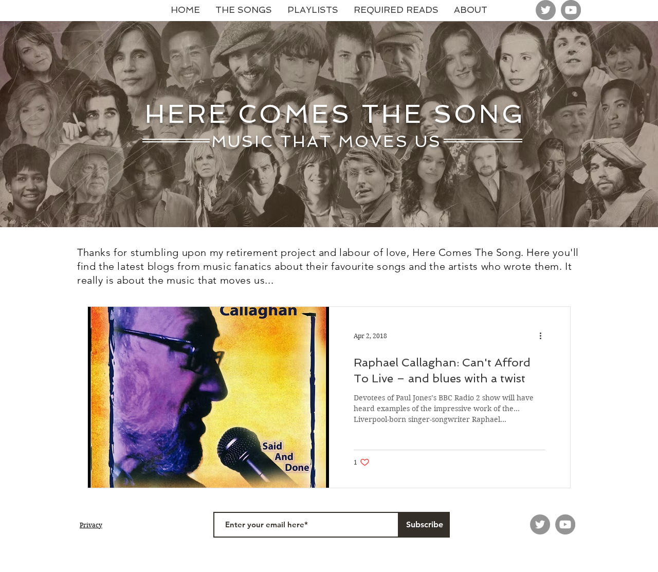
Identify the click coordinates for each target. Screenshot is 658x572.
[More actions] (544, 336)
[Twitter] (546, 10)
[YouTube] (571, 10)
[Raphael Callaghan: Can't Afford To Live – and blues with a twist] (208, 397)
